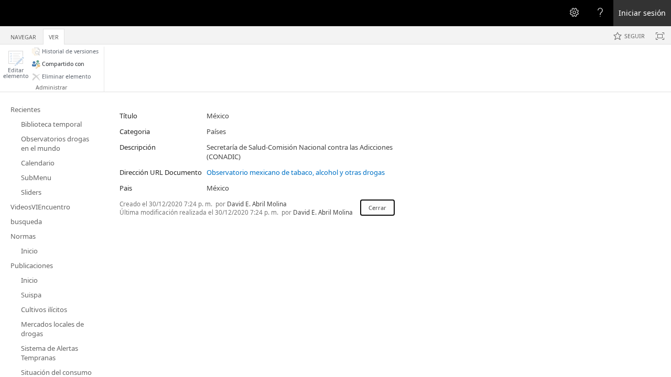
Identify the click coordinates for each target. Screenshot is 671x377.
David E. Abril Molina (257, 203)
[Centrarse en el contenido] (660, 36)
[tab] (23, 34)
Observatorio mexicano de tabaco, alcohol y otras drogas (296, 172)
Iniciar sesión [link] (642, 13)
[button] (15, 65)
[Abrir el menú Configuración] (574, 13)
